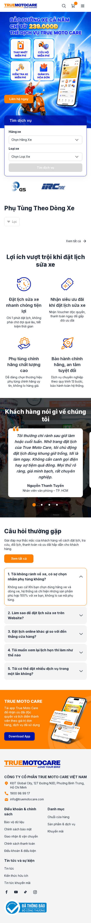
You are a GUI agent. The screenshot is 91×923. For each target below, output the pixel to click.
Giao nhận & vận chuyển (21, 836)
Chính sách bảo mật (18, 829)
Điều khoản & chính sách (20, 811)
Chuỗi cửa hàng (58, 817)
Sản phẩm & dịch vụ (61, 824)
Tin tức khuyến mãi (17, 883)
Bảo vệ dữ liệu (14, 822)
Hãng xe (15, 131)
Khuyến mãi (55, 831)
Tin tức (9, 868)
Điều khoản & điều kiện (20, 850)
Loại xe (14, 148)
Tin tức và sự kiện (19, 860)
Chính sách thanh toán (19, 843)
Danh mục (56, 809)
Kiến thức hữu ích (16, 875)
